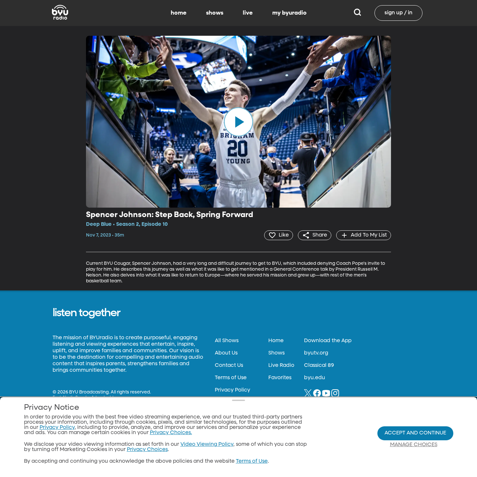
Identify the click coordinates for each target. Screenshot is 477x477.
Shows (276, 353)
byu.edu (314, 377)
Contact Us (229, 365)
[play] (238, 121)
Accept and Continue (415, 433)
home (179, 13)
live (248, 13)
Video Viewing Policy (206, 444)
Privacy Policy (232, 390)
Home (276, 340)
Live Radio (281, 365)
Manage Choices (413, 444)
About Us (226, 353)
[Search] (357, 13)
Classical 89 (319, 365)
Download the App (327, 340)
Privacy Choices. (171, 432)
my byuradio (289, 13)
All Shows (226, 340)
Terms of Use (231, 377)
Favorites (279, 377)
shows (214, 13)
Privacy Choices (147, 449)
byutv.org (316, 353)
